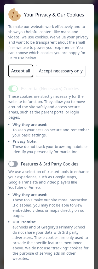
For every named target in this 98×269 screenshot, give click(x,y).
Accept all (20, 71)
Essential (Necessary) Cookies (50, 88)
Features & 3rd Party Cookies (49, 164)
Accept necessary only (61, 71)
